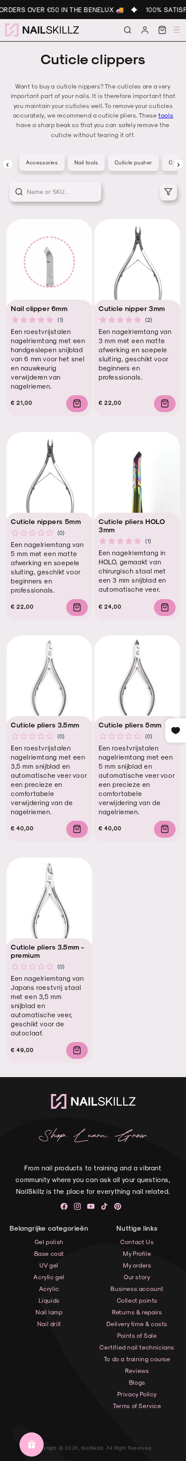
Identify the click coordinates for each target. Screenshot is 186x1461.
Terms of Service (137, 1405)
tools (165, 115)
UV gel (48, 1265)
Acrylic (49, 1288)
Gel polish (49, 1241)
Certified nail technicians (136, 1347)
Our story (137, 1277)
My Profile (137, 1253)
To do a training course (137, 1359)
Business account (137, 1288)
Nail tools (86, 162)
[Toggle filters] (168, 191)
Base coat (49, 1253)
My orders (137, 1265)
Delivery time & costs (136, 1323)
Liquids (49, 1300)
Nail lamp (48, 1312)
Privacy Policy (137, 1394)
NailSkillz (92, 1448)
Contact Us (137, 1241)
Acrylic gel (48, 1277)
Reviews (137, 1370)
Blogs (137, 1382)
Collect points (137, 1300)
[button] (127, 30)
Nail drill (49, 1323)
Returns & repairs (137, 1312)
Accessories (42, 162)
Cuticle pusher (133, 162)
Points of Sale (137, 1335)
